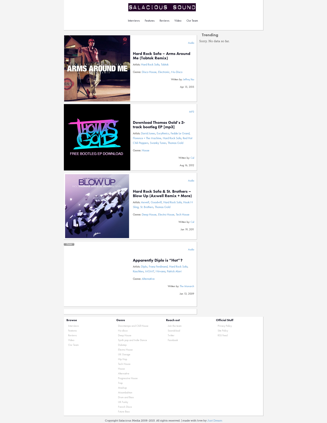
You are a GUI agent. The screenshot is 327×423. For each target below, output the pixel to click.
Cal (192, 158)
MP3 (191, 111)
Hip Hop (122, 359)
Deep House (149, 214)
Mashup (122, 387)
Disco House (149, 72)
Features (149, 20)
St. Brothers (146, 207)
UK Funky (123, 402)
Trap (120, 383)
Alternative (148, 279)
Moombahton (125, 392)
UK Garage (124, 354)
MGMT (149, 271)
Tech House (182, 214)
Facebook (173, 340)
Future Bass (124, 411)
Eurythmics (163, 133)
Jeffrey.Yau (188, 79)
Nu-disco (123, 330)
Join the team (175, 326)
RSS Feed (223, 335)
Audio (191, 43)
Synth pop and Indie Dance (132, 340)
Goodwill (156, 202)
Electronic (164, 72)
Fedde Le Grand (180, 133)
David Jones (148, 133)
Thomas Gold (175, 143)
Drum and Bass (126, 397)
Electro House (166, 214)
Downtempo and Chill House (133, 326)
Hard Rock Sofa (150, 64)
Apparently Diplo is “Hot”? (158, 260)
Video (177, 20)
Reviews (164, 20)
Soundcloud (174, 330)
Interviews (134, 20)
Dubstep (122, 345)
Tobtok (165, 64)
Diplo (144, 266)
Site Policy (223, 330)
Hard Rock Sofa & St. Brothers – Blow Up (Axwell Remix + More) (162, 193)
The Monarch (187, 286)
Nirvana (160, 271)
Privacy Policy (225, 326)
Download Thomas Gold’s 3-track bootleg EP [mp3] (159, 124)
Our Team (192, 20)
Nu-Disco (176, 72)
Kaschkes (138, 271)
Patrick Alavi (174, 271)
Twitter (171, 335)
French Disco (125, 407)
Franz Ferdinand (158, 266)
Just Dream (214, 420)
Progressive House (128, 378)
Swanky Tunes (158, 143)
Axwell (145, 202)
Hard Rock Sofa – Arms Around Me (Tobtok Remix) (161, 56)
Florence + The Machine (147, 138)
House (145, 150)
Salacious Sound (162, 7)
